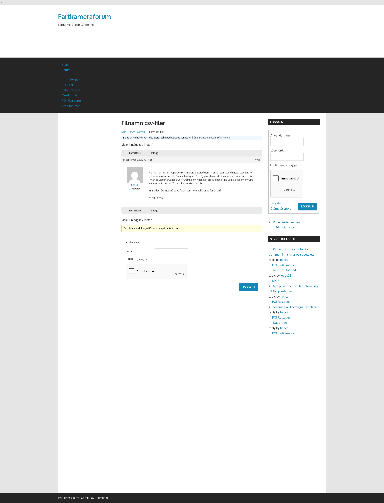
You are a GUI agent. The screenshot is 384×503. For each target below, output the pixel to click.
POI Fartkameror (283, 265)
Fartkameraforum (84, 16)
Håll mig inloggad (138, 259)
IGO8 (275, 281)
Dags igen (280, 323)
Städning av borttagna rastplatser (296, 307)
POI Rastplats (281, 302)
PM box (75, 80)
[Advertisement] (253, 36)
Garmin (141, 131)
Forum (66, 70)
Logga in (248, 287)
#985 (258, 159)
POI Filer (67, 85)
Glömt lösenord (281, 208)
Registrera (277, 203)
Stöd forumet (71, 106)
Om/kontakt (70, 95)
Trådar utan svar (284, 227)
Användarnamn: (134, 242)
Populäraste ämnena (287, 222)
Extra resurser (71, 90)
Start (65, 65)
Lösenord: (131, 251)
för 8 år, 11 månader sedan (202, 137)
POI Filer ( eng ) (72, 101)
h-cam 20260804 (284, 270)
